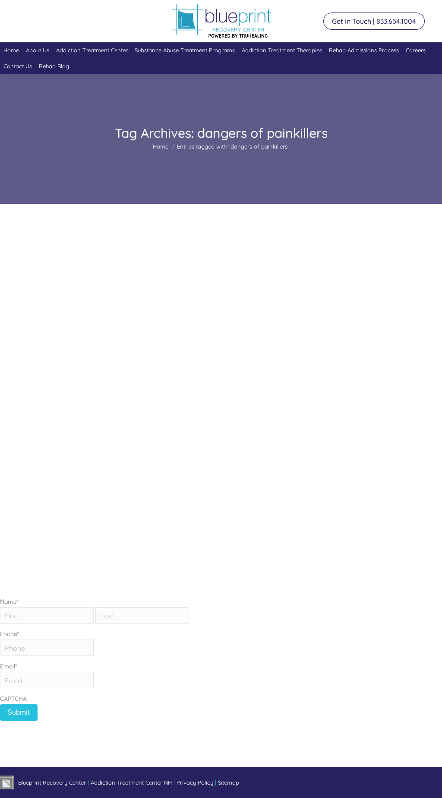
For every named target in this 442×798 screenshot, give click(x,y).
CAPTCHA (13, 699)
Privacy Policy (196, 782)
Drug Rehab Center (63, 435)
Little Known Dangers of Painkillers (80, 420)
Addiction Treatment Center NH (131, 782)
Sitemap (228, 782)
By (246, 435)
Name (9, 601)
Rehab (99, 435)
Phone (9, 634)
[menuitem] (11, 50)
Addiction (23, 435)
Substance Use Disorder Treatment (156, 435)
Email (8, 666)
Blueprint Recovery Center (53, 782)
